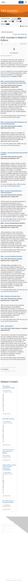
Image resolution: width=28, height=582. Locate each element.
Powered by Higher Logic (14, 580)
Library (3, 21)
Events (18, 21)
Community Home (5, 18)
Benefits (4, 543)
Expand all (16, 34)
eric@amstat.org (5, 76)
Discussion (16, 18)
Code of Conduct (6, 556)
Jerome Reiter (7, 472)
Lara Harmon (7, 455)
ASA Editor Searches (8, 419)
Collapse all (23, 34)
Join (3, 541)
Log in (21, 2)
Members (5, 24)
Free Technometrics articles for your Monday (8, 451)
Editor (2, 122)
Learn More (4, 544)
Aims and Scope (7, 359)
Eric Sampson (14, 53)
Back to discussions (8, 32)
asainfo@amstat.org (10, 530)
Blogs (11, 21)
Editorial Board (16, 117)
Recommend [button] (23, 43)
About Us (4, 554)
